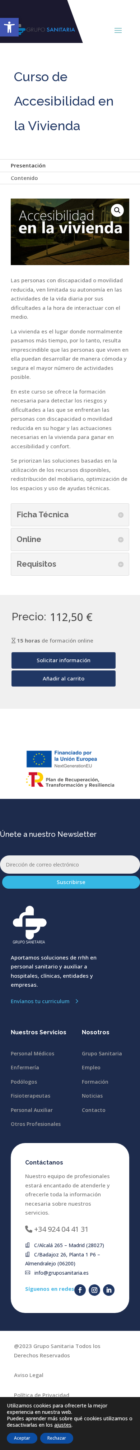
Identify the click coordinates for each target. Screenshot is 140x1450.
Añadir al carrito (63, 678)
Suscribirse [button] (71, 881)
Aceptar (22, 1438)
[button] (118, 29)
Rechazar (56, 1438)
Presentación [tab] (28, 165)
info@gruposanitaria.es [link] (61, 1272)
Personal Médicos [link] (32, 1053)
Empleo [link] (91, 1067)
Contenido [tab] (24, 177)
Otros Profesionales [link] (36, 1124)
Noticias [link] (92, 1095)
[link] (9, 27)
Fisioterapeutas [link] (30, 1095)
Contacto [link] (94, 1110)
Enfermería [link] (25, 1067)
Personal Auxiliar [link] (32, 1110)
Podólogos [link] (24, 1081)
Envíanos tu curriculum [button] (40, 1001)
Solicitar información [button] (63, 660)
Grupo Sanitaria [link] (102, 1053)
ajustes (62, 1425)
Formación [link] (95, 1081)
